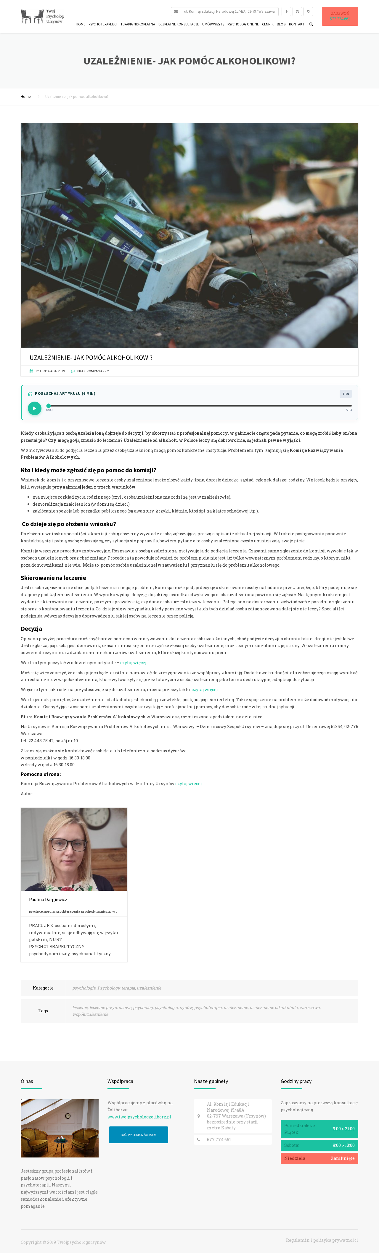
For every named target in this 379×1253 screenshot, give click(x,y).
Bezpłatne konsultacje (178, 24)
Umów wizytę (213, 24)
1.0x (346, 394)
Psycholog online (243, 24)
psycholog (143, 1007)
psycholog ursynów (173, 1007)
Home (80, 24)
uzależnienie (149, 988)
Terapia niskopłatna (138, 24)
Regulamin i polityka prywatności (322, 1240)
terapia (128, 988)
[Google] (297, 11)
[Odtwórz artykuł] (34, 408)
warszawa (310, 1007)
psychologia (84, 988)
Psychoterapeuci (103, 24)
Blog (281, 24)
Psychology (108, 988)
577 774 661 (340, 19)
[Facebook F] (286, 11)
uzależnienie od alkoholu (274, 1007)
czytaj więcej (133, 662)
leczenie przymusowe (110, 1007)
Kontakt (296, 24)
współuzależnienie (90, 1014)
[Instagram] (308, 11)
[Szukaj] (309, 24)
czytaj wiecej (188, 783)
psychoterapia (208, 1007)
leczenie (80, 1007)
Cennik (268, 24)
